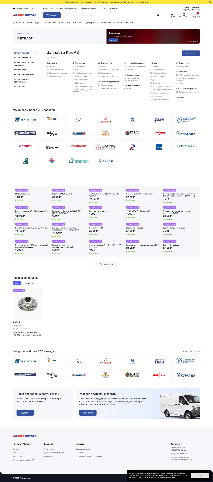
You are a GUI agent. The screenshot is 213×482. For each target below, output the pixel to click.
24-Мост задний (79, 83)
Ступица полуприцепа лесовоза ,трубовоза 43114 (176, 212)
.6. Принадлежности (132, 75)
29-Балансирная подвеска (108, 70)
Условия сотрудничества (67, 9)
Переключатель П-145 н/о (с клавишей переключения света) (31, 246)
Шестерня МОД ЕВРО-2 (62, 194)
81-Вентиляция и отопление (161, 86)
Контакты (114, 9)
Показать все (189, 351)
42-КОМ (127, 89)
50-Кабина (154, 66)
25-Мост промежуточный (82, 86)
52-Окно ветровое (157, 70)
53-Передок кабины (158, 73)
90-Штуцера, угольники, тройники (185, 79)
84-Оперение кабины (158, 93)
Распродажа (35, 22)
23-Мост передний (80, 80)
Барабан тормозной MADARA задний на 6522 (32, 212)
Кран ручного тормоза (98, 211)
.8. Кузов (153, 63)
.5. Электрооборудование (134, 63)
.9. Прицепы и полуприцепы (187, 89)
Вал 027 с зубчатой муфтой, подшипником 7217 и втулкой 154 (66, 229)
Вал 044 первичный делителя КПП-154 (31, 228)
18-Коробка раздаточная (82, 73)
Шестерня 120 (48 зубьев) (174, 228)
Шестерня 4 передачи (135, 228)
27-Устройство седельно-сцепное (82, 90)
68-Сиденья (155, 83)
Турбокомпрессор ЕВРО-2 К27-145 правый (104, 195)
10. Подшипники (182, 63)
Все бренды (50, 22)
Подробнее (25, 412)
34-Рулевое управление (107, 85)
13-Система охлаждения (56, 76)
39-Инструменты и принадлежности (131, 79)
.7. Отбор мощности (132, 85)
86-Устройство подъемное (160, 100)
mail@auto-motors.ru (179, 454)
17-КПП (75, 70)
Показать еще (106, 264)
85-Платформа (156, 96)
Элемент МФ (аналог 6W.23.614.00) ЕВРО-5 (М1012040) (67, 212)
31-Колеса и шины (105, 76)
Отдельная (180, 97)
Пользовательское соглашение (89, 456)
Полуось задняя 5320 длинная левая (142, 194)
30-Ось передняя (105, 73)
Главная (20, 33)
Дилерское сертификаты (98, 22)
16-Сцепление (78, 66)
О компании (48, 9)
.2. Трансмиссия (78, 63)
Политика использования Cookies (163, 477)
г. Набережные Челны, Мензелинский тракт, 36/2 (182, 458)
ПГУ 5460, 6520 (96, 228)
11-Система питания (55, 70)
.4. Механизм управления (108, 82)
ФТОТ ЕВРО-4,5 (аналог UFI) (138, 211)
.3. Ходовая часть (105, 63)
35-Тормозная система (107, 88)
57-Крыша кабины (157, 76)
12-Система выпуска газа (57, 73)
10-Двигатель (52, 66)
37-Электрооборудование (134, 66)
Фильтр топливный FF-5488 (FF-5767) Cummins (105, 246)
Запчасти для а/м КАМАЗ (71, 22)
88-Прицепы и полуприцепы (187, 92)
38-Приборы (129, 70)
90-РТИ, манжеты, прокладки (188, 75)
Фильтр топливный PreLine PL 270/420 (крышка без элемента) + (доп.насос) (179, 195)
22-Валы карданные (80, 76)
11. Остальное (181, 72)
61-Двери (154, 80)
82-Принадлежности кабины (161, 90)
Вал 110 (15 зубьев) (171, 245)
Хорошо (200, 475)
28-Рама (101, 66)
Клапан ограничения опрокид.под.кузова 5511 (63, 246)
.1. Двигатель (52, 63)
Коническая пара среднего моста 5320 (143, 245)
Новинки (19, 22)
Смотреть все (191, 53)
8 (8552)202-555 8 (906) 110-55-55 (178, 448)
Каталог (16, 449)
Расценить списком (123, 22)
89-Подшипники (182, 66)
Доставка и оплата (89, 9)
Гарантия (103, 9)
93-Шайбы (180, 83)
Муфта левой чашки (23, 194)
